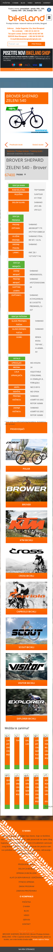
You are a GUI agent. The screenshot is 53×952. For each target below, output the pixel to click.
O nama (15, 3)
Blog (23, 3)
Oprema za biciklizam (26, 873)
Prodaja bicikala (22, 151)
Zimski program (26, 886)
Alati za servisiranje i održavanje (26, 878)
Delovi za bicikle (26, 869)
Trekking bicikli (36, 151)
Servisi (38, 3)
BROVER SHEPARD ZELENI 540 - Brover (26, 163)
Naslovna (11, 151)
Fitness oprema (26, 882)
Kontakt (46, 3)
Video (30, 3)
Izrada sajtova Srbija (40, 939)
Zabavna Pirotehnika (26, 891)
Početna (6, 3)
